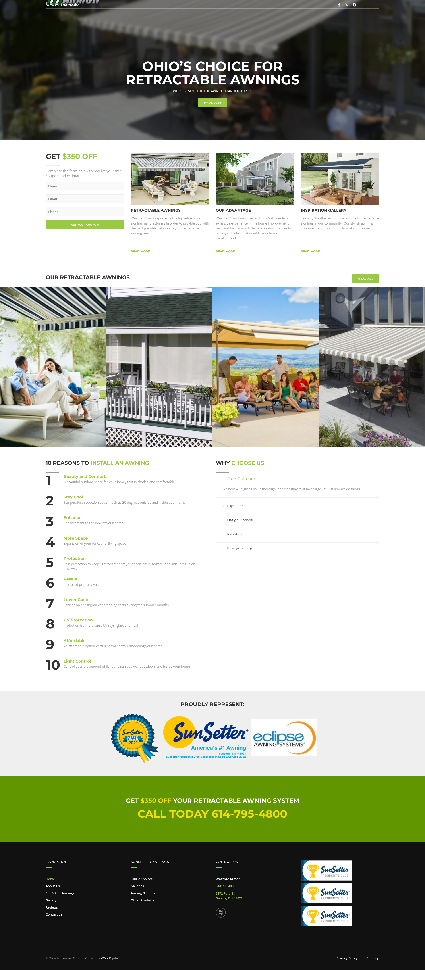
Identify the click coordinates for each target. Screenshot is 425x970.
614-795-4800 (249, 813)
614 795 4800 (225, 886)
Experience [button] (236, 506)
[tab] (297, 479)
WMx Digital (110, 958)
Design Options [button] (240, 520)
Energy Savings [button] (239, 548)
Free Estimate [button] (241, 478)
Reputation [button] (236, 534)
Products (212, 102)
